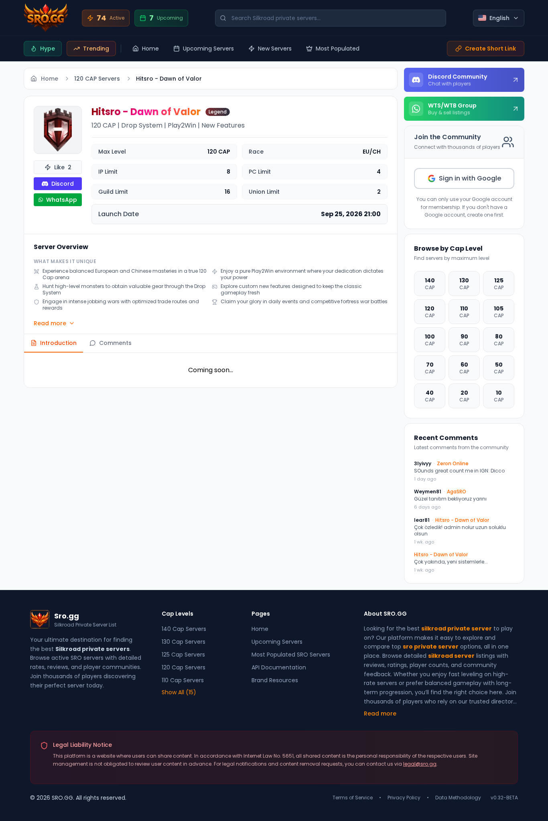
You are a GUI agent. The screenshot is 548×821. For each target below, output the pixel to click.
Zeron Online (453, 463)
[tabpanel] (210, 370)
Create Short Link (490, 49)
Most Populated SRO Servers (291, 655)
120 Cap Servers (183, 667)
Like (62, 167)
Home (150, 49)
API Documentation (279, 667)
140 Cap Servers (184, 629)
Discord (62, 184)
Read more (50, 323)
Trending (96, 49)
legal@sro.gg (419, 763)
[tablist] (210, 343)
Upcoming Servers (208, 49)
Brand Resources (275, 680)
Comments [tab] (115, 343)
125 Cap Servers (183, 655)
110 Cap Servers (183, 680)
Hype (47, 49)
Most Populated (337, 49)
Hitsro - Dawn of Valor (462, 520)
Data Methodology (458, 798)
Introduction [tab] (58, 343)
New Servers (275, 49)
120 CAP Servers (97, 79)
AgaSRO (456, 492)
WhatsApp (61, 200)
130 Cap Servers (183, 642)
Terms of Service (353, 798)
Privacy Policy (404, 798)
